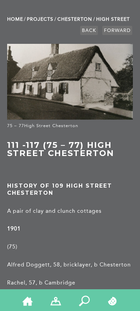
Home (15, 19)
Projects (40, 19)
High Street (113, 19)
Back (89, 30)
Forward (117, 30)
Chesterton (74, 19)
